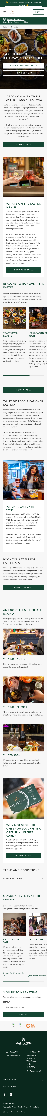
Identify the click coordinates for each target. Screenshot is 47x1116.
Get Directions (32, 1071)
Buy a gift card (23, 855)
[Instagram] (10, 1094)
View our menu (23, 73)
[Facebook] (4, 1094)
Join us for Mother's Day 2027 (14, 924)
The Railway (9, 1080)
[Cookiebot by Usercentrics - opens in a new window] (33, 512)
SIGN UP (23, 1014)
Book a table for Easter (23, 66)
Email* (6, 1002)
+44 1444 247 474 (13, 1055)
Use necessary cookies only (23, 601)
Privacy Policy (34, 1107)
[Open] (4, 12)
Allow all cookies (23, 593)
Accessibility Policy (9, 1107)
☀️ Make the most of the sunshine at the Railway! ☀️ (23, 3)
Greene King (9, 1087)
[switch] (40, 561)
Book (38, 12)
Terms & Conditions (18, 1112)
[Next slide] (42, 1026)
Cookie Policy (23, 1107)
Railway (6, 27)
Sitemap (6, 1112)
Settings (36, 586)
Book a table (23, 144)
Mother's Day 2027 (11, 941)
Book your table (23, 270)
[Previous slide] (5, 1026)
